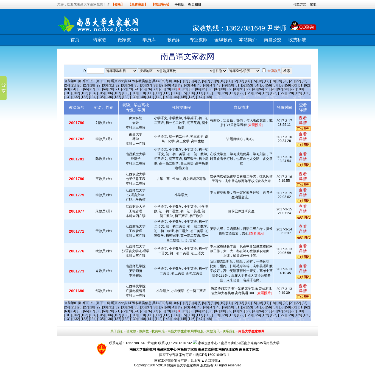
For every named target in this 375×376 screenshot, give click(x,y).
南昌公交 (272, 39)
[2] (186, 81)
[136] (109, 97)
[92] (248, 89)
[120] (224, 93)
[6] (204, 81)
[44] (193, 85)
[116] (191, 93)
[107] (117, 93)
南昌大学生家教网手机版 (185, 331)
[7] (208, 81)
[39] (161, 85)
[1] (182, 81)
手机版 (179, 4)
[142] (158, 97)
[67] (92, 89)
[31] (111, 85)
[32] (117, 85)
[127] (282, 93)
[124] (257, 93)
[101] (68, 93)
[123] (249, 93)
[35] (136, 85)
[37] (149, 85)
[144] (175, 97)
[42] (180, 85)
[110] (142, 93)
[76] (149, 89)
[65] (79, 89)
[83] (191, 89)
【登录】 (117, 4)
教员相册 (194, 4)
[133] (84, 97)
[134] (92, 97)
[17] (266, 81)
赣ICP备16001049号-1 (212, 355)
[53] (250, 85)
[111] (150, 93)
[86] (210, 89)
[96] (273, 89)
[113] (166, 93)
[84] (198, 89)
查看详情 (303, 120)
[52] (244, 85)
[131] (68, 97)
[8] (212, 81)
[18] (273, 81)
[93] (255, 89)
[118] (207, 93)
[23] (304, 81)
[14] (247, 81)
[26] (79, 85)
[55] (262, 85)
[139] (134, 97)
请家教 (99, 39)
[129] (298, 93)
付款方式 (299, 4)
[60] (294, 85)
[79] (168, 89)
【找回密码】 (161, 4)
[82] (185, 89)
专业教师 (198, 39)
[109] (134, 93)
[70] (111, 89)
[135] (101, 97)
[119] (216, 93)
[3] (190, 81)
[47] (212, 85)
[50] (231, 85)
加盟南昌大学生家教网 (183, 365)
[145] (183, 97)
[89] (229, 89)
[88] (223, 89)
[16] (260, 81)
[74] (136, 89)
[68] (98, 89)
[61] (300, 85)
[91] (242, 89)
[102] (76, 93)
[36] (142, 85)
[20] (285, 81)
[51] (237, 85)
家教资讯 (213, 331)
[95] (267, 89)
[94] (261, 89)
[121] (232, 93)
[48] (218, 85)
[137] (117, 97)
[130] (306, 93)
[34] (130, 85)
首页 (75, 39)
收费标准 (297, 39)
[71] (117, 89)
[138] (125, 97)
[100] (300, 89)
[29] (98, 85)
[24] (67, 85)
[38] (155, 85)
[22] (298, 81)
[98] (286, 89)
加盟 (313, 4)
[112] (158, 93)
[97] (280, 89)
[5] (199, 81)
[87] (217, 89)
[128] (290, 93)
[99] (292, 89)
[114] (174, 93)
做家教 (124, 39)
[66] (86, 89)
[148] (208, 97)
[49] (225, 85)
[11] (228, 81)
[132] (76, 97)
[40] (168, 85)
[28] (92, 85)
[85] (204, 89)
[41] (174, 85)
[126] (273, 93)
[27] (86, 85)
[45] (199, 85)
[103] (84, 93)
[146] (191, 97)
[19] (279, 81)
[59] (288, 85)
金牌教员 (223, 39)
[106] (109, 93)
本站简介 (248, 39)
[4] (195, 81)
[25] (73, 85)
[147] (199, 97)
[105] (101, 93)
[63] (67, 89)
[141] (150, 97)
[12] (235, 81)
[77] (155, 89)
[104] (92, 93)
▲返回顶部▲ (211, 361)
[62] (307, 85)
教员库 (173, 39)
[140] (142, 97)
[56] (269, 85)
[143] (166, 97)
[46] (206, 85)
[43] (187, 85)
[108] (125, 93)
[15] (254, 81)
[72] (124, 89)
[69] (105, 89)
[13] (241, 81)
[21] (292, 81)
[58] (281, 85)
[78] (161, 89)
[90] (236, 89)
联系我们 (229, 331)
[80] (174, 89)
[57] (275, 85)
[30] (105, 85)
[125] (265, 93)
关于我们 (117, 331)
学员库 (149, 39)
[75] (142, 89)
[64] (73, 89)
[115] (183, 93)
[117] (199, 93)
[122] (240, 93)
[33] (124, 85)
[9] (217, 81)
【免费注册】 (138, 4)
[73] (130, 89)
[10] (222, 81)
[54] (256, 85)
